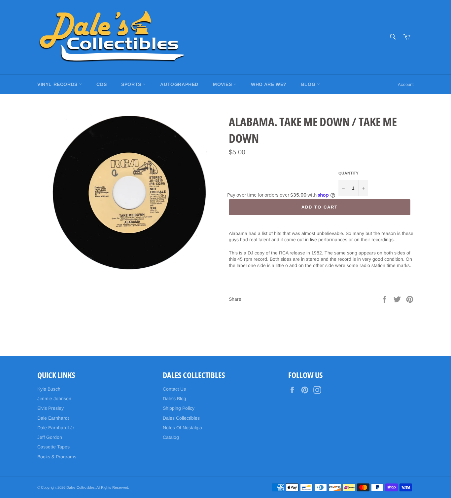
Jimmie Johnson (54, 398)
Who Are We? (269, 84)
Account (406, 84)
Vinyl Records (58, 84)
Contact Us (174, 389)
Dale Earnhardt (53, 418)
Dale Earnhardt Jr (55, 427)
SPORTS (132, 84)
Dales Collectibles (181, 418)
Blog (309, 84)
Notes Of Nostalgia (182, 427)
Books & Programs (56, 456)
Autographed (179, 84)
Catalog (171, 437)
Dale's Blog (174, 398)
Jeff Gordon (49, 437)
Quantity (348, 173)
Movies (223, 84)
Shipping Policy (178, 408)
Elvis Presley (50, 408)
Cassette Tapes (53, 446)
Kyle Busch (48, 389)
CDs (101, 84)
